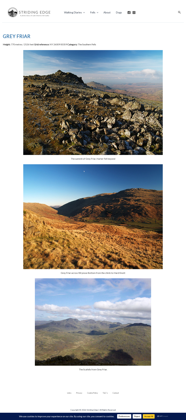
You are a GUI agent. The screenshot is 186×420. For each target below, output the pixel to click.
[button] (83, 12)
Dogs (119, 12)
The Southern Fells (87, 44)
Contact (115, 393)
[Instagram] (134, 12)
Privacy (79, 393)
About (107, 12)
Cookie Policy (92, 393)
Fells (92, 12)
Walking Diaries (73, 12)
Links (69, 393)
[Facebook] (129, 12)
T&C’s (105, 393)
